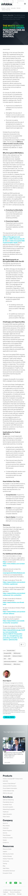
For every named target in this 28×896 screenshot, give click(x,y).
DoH (9, 658)
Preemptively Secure (8, 802)
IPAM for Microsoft (8, 793)
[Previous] (5, 751)
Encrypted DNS (7, 653)
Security (8, 8)
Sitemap (19, 894)
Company (3, 8)
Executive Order (11, 650)
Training (5, 863)
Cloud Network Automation (10, 788)
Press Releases (6, 835)
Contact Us (6, 842)
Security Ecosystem (8, 807)
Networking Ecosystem (9, 809)
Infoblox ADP (7, 656)
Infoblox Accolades (8, 837)
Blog (13, 1)
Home (5, 15)
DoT (5, 658)
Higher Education (7, 814)
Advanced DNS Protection (9, 786)
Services (5, 833)
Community (6, 1)
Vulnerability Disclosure (9, 870)
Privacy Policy (11, 894)
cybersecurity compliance (10, 661)
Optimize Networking (8, 799)
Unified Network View (8, 790)
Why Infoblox (6, 825)
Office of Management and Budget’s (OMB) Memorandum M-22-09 (14, 239)
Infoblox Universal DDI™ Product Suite (13, 778)
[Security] (14, 738)
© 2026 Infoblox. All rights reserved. (12, 890)
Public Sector (6, 816)
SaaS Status (6, 868)
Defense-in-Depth (17, 656)
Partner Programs (7, 830)
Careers (5, 840)
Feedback (5, 892)
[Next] (23, 751)
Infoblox (21, 661)
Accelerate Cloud (7, 804)
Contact (12, 2)
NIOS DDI (5, 781)
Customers (5, 828)
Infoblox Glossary (7, 856)
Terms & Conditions (15, 892)
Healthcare (5, 811)
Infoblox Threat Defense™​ (9, 783)
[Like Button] (21, 644)
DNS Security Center (8, 854)
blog (4, 562)
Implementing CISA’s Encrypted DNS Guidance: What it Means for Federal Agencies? (13, 754)
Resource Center (7, 849)
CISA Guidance (7, 664)
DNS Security (17, 653)
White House (17, 664)
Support (5, 851)
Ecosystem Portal (7, 873)
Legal (4, 894)
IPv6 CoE (18, 8)
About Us (5, 823)
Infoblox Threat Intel (6, 9)
